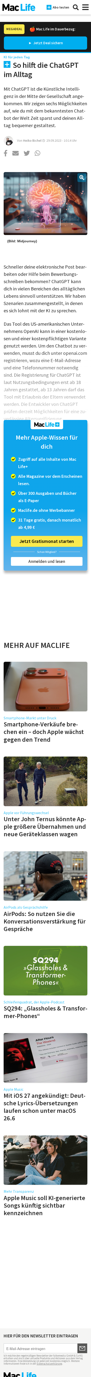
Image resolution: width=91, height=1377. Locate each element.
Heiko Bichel (32, 140)
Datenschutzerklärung (49, 1363)
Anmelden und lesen (46, 561)
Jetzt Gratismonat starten (46, 541)
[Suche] (76, 7)
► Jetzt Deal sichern (45, 43)
